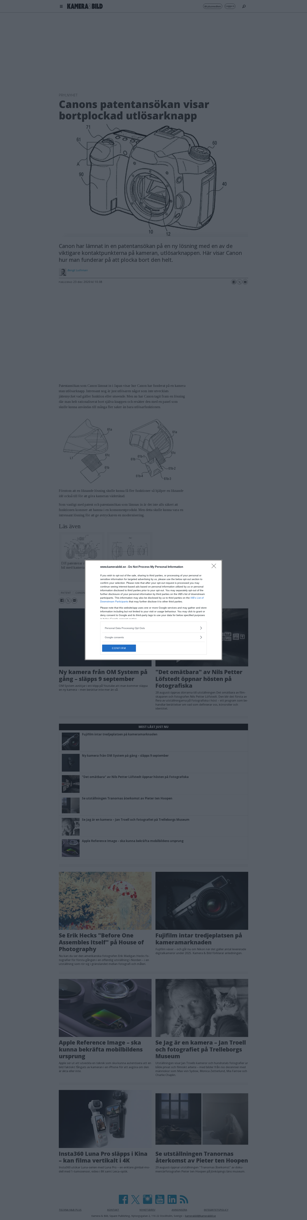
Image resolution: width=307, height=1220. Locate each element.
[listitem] (153, 628)
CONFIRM (119, 648)
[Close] (215, 567)
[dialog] (153, 610)
